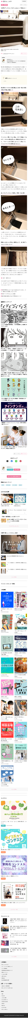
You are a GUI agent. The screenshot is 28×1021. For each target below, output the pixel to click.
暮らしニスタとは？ (5, 964)
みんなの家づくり (5, 999)
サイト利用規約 (4, 968)
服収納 (20, 485)
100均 (3, 485)
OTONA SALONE (5, 1001)
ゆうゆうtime (4, 1007)
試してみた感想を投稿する (14, 476)
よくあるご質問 (4, 974)
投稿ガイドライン (5, 972)
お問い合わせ (4, 976)
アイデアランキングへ (14, 526)
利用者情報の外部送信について (7, 970)
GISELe (3, 1003)
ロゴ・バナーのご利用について (7, 966)
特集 (2, 993)
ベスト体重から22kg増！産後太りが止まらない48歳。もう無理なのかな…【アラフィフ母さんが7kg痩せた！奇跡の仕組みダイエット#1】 (14, 374)
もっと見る (14, 577)
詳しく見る (17, 469)
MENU (24, 1)
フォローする (10, 469)
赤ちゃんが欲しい (5, 1009)
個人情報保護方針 (5, 980)
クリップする (23, 4)
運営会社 (3, 978)
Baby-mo (3, 1005)
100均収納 (8, 485)
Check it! (3, 995)
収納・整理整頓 (4, 4)
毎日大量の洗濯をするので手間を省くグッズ (11, 296)
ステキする (24, 53)
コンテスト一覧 (14, 909)
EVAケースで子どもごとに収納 (8, 293)
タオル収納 (15, 485)
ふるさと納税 (4, 997)
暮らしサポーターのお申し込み (7, 987)
